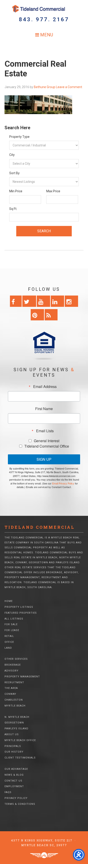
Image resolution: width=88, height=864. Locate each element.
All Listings (14, 618)
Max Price (53, 191)
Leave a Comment (69, 87)
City (12, 155)
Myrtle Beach (15, 705)
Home (9, 601)
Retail (9, 636)
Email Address (45, 386)
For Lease (12, 630)
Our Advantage (16, 769)
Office (9, 642)
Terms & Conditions (20, 804)
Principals (13, 746)
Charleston (14, 699)
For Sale (11, 624)
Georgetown (14, 722)
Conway (10, 694)
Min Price (15, 191)
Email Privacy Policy (63, 483)
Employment (14, 786)
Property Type (19, 137)
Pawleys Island (16, 728)
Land (8, 647)
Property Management (22, 676)
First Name (44, 409)
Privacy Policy (16, 798)
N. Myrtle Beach (17, 717)
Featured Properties (21, 612)
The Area (11, 688)
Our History (14, 751)
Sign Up (44, 459)
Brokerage (13, 664)
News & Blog (14, 774)
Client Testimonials (20, 757)
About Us (12, 734)
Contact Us (13, 780)
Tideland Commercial (44, 8)
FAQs (8, 792)
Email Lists (45, 431)
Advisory (12, 670)
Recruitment (14, 682)
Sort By (14, 173)
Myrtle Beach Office (20, 740)
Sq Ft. (13, 209)
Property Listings (19, 607)
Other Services (16, 658)
